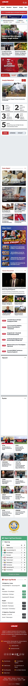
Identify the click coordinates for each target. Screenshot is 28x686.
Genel (3, 7)
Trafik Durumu (7, 665)
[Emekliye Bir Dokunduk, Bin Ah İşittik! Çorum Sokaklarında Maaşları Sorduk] (5, 263)
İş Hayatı (18, 678)
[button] (23, 80)
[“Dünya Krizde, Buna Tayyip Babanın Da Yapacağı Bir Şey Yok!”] (5, 258)
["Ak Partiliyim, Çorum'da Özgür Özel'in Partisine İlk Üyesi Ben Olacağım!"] (5, 253)
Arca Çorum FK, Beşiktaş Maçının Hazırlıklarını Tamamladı (14, 327)
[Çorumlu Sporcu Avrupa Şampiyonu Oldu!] (7, 440)
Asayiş (21, 7)
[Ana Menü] (25, 2)
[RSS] (23, 654)
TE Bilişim (17, 683)
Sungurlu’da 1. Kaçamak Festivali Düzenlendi (6, 465)
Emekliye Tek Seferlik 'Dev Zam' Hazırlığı (20, 497)
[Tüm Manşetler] (25, 270)
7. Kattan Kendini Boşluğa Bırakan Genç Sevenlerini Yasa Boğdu (9, 109)
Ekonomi (18, 494)
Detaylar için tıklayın (14, 574)
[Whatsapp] (20, 654)
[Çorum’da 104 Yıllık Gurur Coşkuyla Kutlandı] (20, 505)
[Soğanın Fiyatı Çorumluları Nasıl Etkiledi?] (14, 237)
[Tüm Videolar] (25, 228)
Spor (25, 7)
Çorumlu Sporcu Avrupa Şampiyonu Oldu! (7, 448)
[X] (7, 654)
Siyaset (15, 7)
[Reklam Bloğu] (14, 16)
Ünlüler (9, 678)
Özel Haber (5, 679)
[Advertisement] (14, 151)
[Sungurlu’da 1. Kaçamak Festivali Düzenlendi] (7, 457)
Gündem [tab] (12, 133)
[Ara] (23, 2)
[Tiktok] (15, 654)
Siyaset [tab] (20, 133)
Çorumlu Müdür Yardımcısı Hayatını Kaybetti (20, 482)
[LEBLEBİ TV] (5, 2)
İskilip (4, 494)
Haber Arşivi (7, 672)
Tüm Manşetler (7, 670)
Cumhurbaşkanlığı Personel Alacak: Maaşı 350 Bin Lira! (20, 466)
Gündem (8, 7)
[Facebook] (5, 654)
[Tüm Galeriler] (25, 168)
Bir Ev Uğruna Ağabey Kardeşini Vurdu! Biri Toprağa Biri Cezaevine (23, 117)
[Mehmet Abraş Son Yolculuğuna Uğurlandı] (7, 474)
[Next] (18, 654)
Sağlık (23, 679)
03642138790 (15, 645)
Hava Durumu (7, 661)
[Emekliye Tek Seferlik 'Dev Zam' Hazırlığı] (20, 489)
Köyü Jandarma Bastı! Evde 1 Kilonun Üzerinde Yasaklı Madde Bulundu (10, 117)
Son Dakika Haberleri (21, 670)
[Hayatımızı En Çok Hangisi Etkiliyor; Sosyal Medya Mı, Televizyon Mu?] (5, 247)
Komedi (11, 679)
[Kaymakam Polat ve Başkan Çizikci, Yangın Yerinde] (7, 489)
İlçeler (4, 398)
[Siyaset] (25, 357)
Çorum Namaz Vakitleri (19, 662)
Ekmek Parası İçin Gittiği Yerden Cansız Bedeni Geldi (15, 125)
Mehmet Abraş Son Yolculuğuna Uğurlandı (7, 482)
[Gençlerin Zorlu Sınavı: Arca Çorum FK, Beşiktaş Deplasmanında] (7, 505)
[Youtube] (13, 654)
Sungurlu (5, 462)
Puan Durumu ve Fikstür (19, 666)
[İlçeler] (25, 398)
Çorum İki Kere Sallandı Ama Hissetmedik (23, 109)
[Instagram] (10, 654)
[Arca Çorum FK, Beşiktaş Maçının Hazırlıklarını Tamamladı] (20, 440)
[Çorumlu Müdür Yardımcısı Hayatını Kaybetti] (20, 474)
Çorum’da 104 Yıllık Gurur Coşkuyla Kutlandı (20, 513)
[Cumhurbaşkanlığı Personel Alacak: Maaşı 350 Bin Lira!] (20, 457)
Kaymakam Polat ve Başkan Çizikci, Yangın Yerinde (7, 497)
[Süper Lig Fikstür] (25, 579)
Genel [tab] (5, 133)
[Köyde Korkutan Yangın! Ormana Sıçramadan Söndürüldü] (14, 89)
